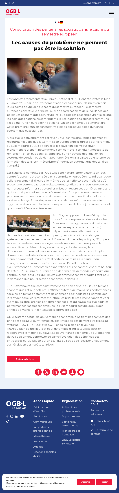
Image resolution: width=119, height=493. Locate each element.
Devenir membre (92, 3)
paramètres (29, 486)
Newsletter (40, 441)
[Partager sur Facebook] (38, 372)
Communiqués (42, 421)
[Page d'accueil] (16, 12)
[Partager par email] (63, 372)
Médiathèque (41, 436)
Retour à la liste (25, 359)
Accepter (85, 481)
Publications (41, 416)
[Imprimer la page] (80, 372)
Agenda (38, 446)
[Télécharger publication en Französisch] (57, 22)
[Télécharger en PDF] (72, 372)
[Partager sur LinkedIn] (55, 372)
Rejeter (104, 481)
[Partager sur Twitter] (46, 372)
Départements (71, 416)
